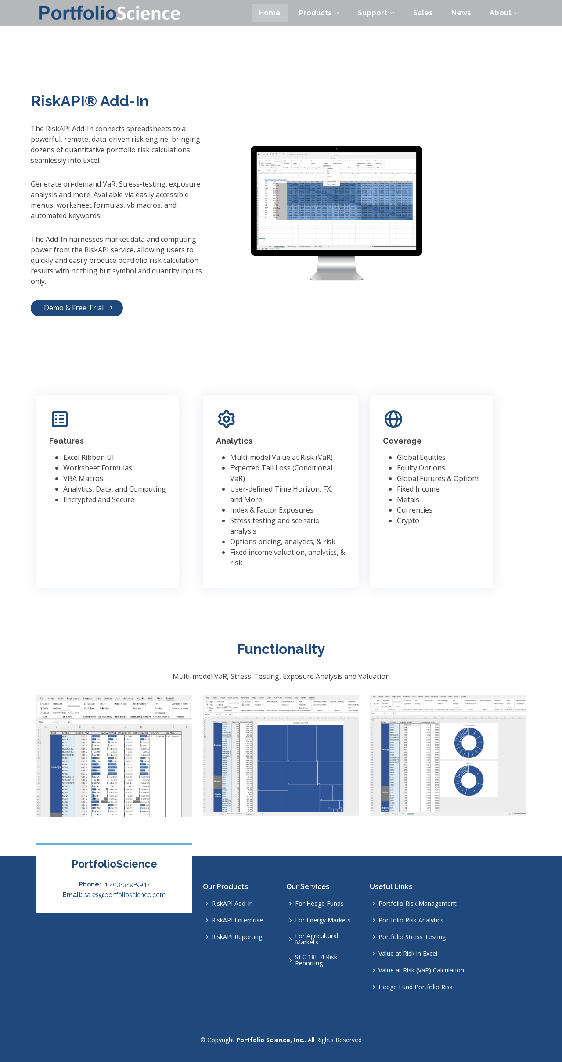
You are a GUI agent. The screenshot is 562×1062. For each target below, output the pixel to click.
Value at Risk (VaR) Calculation (421, 970)
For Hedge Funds (319, 904)
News (461, 13)
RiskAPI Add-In (232, 904)
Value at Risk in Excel (407, 954)
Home (270, 13)
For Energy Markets (323, 920)
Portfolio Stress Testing (412, 937)
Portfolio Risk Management (417, 904)
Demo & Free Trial (74, 307)
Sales (423, 13)
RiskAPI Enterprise (237, 920)
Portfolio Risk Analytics (410, 920)
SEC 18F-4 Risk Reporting (316, 960)
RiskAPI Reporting (237, 937)
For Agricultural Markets (316, 939)
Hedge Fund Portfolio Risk (415, 987)
